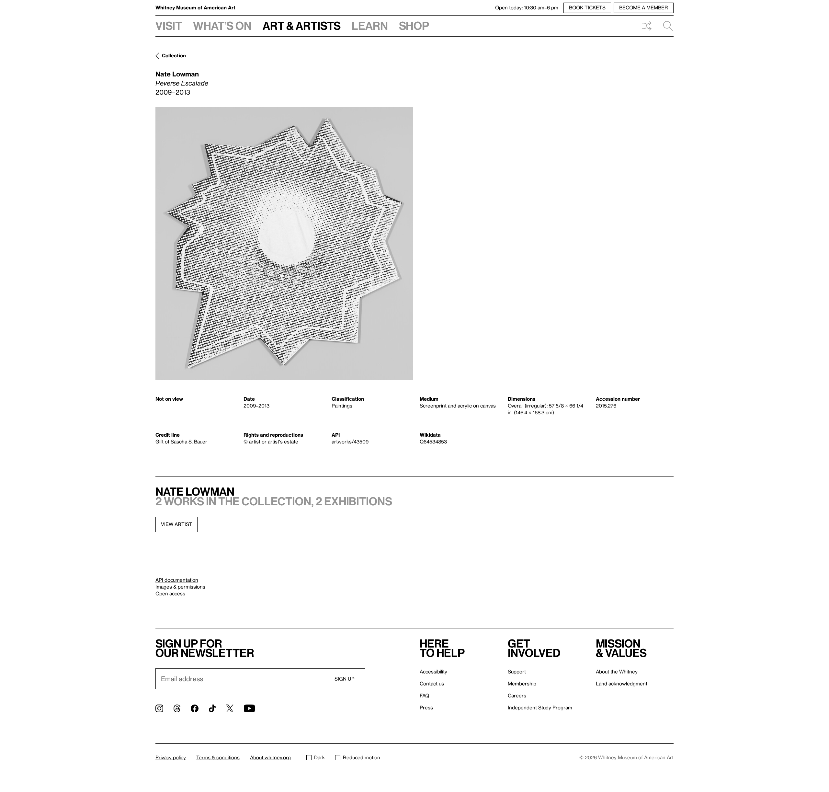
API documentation (176, 580)
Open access (170, 593)
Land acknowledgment (621, 683)
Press (426, 707)
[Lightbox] (284, 243)
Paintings (342, 405)
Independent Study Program (540, 707)
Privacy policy (170, 757)
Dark (319, 757)
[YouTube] (249, 708)
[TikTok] (212, 708)
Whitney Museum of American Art (195, 7)
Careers (517, 695)
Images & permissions (180, 587)
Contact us (432, 683)
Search (665, 26)
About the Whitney (617, 671)
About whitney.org (270, 757)
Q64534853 (433, 441)
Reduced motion (361, 757)
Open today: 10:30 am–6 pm (526, 7)
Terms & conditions (218, 757)
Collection (174, 55)
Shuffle (646, 26)
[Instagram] (159, 708)
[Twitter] (230, 708)
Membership (522, 683)
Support (517, 671)
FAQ (424, 695)
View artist (176, 524)
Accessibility (433, 671)
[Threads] (177, 708)
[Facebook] (195, 708)
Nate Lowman (177, 74)
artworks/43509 (350, 441)
